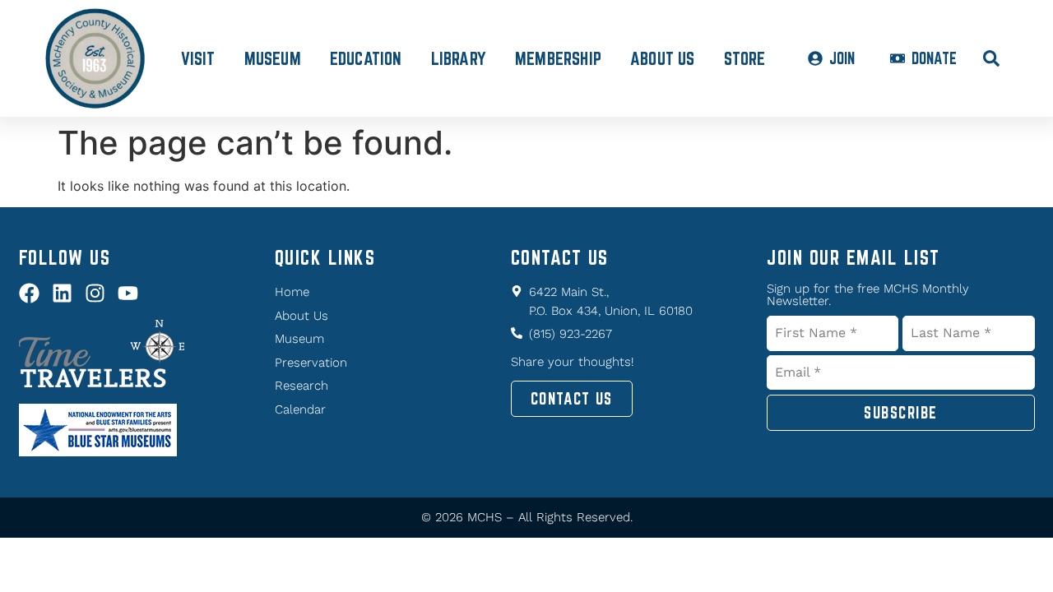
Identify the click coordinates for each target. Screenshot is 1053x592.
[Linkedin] (62, 293)
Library (458, 58)
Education (366, 58)
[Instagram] (95, 293)
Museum (272, 58)
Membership (558, 58)
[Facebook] (29, 293)
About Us (662, 58)
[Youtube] (128, 293)
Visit (198, 58)
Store (745, 58)
